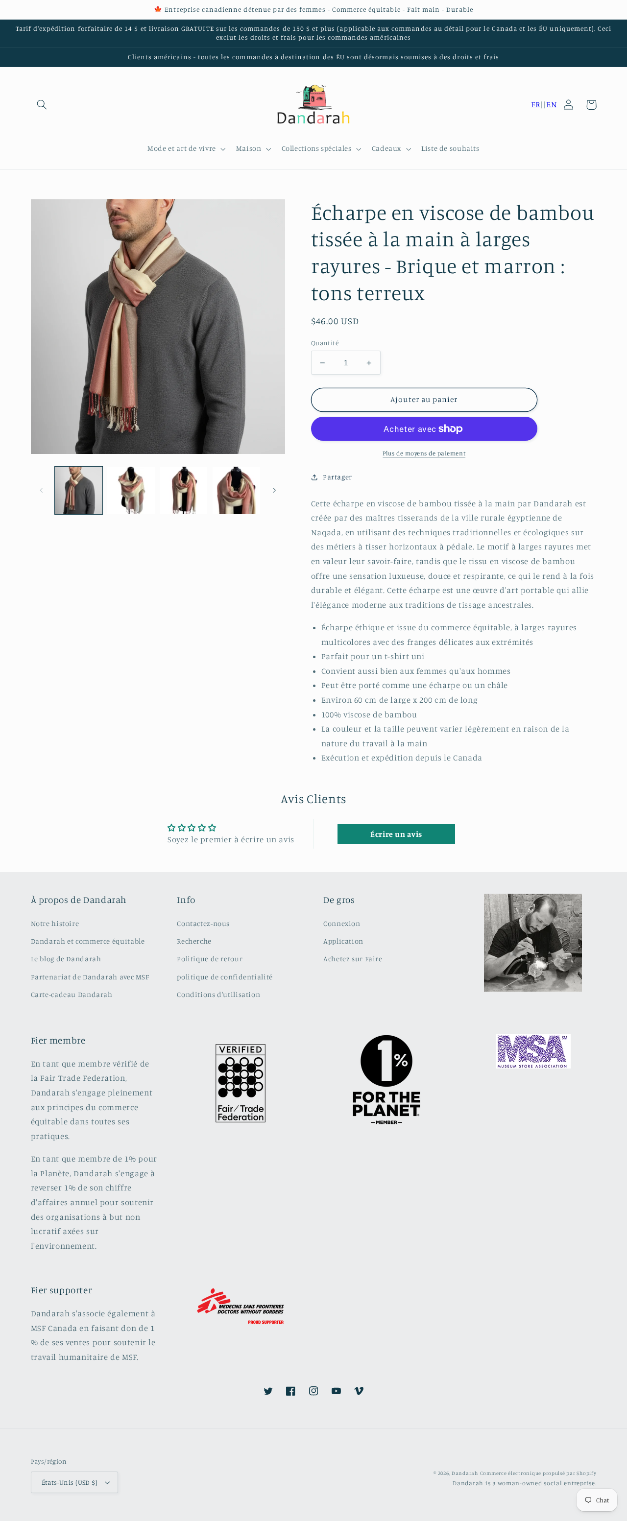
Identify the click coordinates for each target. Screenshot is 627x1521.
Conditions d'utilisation (218, 994)
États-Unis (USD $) (70, 1482)
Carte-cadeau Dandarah (72, 994)
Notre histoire (55, 923)
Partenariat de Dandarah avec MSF (90, 977)
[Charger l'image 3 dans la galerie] (184, 490)
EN (551, 104)
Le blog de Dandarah (66, 958)
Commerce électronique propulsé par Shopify (538, 1473)
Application (343, 941)
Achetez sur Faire (353, 958)
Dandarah (465, 1473)
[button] (42, 105)
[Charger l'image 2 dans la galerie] (131, 490)
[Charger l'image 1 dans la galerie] (78, 490)
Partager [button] (337, 477)
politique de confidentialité (225, 977)
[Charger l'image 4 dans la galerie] (236, 490)
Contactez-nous (203, 923)
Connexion (342, 923)
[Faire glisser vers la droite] (274, 490)
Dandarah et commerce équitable (88, 941)
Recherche (194, 941)
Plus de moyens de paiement (424, 453)
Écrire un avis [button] (396, 834)
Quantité (324, 343)
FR (535, 104)
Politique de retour (209, 958)
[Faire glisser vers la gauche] (41, 490)
